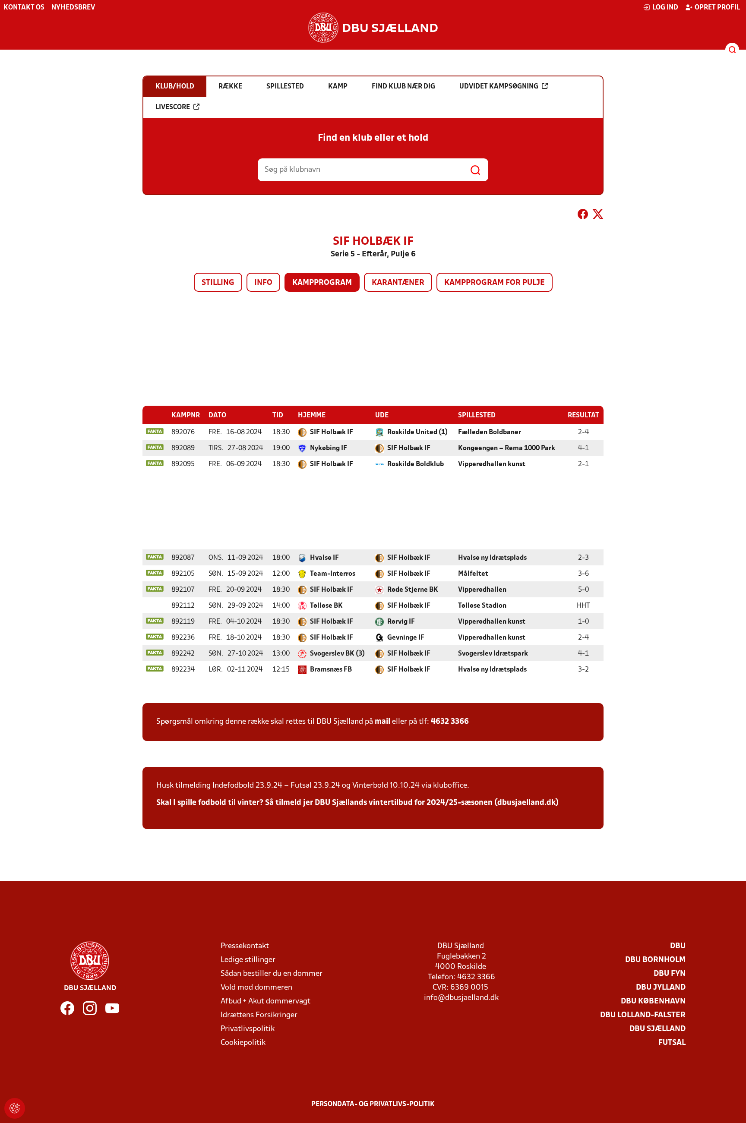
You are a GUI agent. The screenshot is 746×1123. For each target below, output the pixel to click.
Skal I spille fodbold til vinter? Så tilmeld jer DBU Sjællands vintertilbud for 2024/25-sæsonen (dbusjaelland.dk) (357, 803)
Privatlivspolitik (248, 1029)
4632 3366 (450, 722)
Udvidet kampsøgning (498, 87)
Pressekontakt (245, 946)
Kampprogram (322, 283)
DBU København (653, 1001)
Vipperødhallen (482, 590)
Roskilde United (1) (417, 432)
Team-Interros (332, 574)
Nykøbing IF (328, 448)
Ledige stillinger (248, 960)
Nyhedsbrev (73, 8)
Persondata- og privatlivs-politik (373, 1104)
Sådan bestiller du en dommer (271, 974)
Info (263, 283)
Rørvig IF (401, 622)
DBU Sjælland (657, 1029)
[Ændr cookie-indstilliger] (14, 1108)
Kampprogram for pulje (494, 283)
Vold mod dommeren (256, 987)
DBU (678, 946)
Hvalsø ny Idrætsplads (492, 558)
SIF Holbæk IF (331, 432)
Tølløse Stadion (482, 606)
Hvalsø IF (324, 558)
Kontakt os (23, 8)
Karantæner (398, 283)
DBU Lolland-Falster (643, 1015)
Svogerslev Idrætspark (493, 654)
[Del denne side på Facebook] (583, 216)
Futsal (672, 1043)
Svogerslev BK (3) (337, 654)
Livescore (172, 107)
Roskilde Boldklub (415, 464)
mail (382, 722)
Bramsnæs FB (331, 670)
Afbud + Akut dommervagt (265, 1001)
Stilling (218, 283)
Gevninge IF (405, 638)
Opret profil (717, 8)
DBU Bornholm (655, 960)
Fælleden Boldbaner (489, 432)
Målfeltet (473, 574)
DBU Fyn (670, 974)
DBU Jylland (661, 987)
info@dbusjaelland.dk (461, 998)
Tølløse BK (326, 606)
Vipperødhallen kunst (491, 464)
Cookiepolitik (243, 1043)
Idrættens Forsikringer (259, 1015)
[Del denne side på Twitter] (598, 216)
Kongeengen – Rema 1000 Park (506, 448)
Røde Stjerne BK (412, 590)
